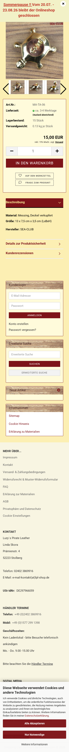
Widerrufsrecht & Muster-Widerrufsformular (30, 479)
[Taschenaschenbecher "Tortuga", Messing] (34, 50)
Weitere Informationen (34, 744)
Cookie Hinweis (19, 424)
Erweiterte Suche (34, 372)
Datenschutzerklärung (37, 715)
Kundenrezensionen (19, 253)
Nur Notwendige (34, 734)
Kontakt (8, 465)
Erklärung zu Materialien (24, 431)
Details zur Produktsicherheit (26, 243)
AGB (5, 501)
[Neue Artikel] (58, 390)
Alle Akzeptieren (35, 723)
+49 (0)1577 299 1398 (26, 622)
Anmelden (34, 315)
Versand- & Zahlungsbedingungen (24, 472)
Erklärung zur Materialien (19, 494)
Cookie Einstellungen (16, 515)
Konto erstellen (18, 324)
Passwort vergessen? (22, 330)
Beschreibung (15, 202)
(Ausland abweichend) (43, 115)
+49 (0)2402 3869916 (28, 614)
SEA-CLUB (56, 24)
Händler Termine (42, 664)
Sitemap (14, 416)
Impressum (10, 457)
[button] (6, 89)
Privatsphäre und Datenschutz (22, 509)
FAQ (5, 486)
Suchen (34, 363)
